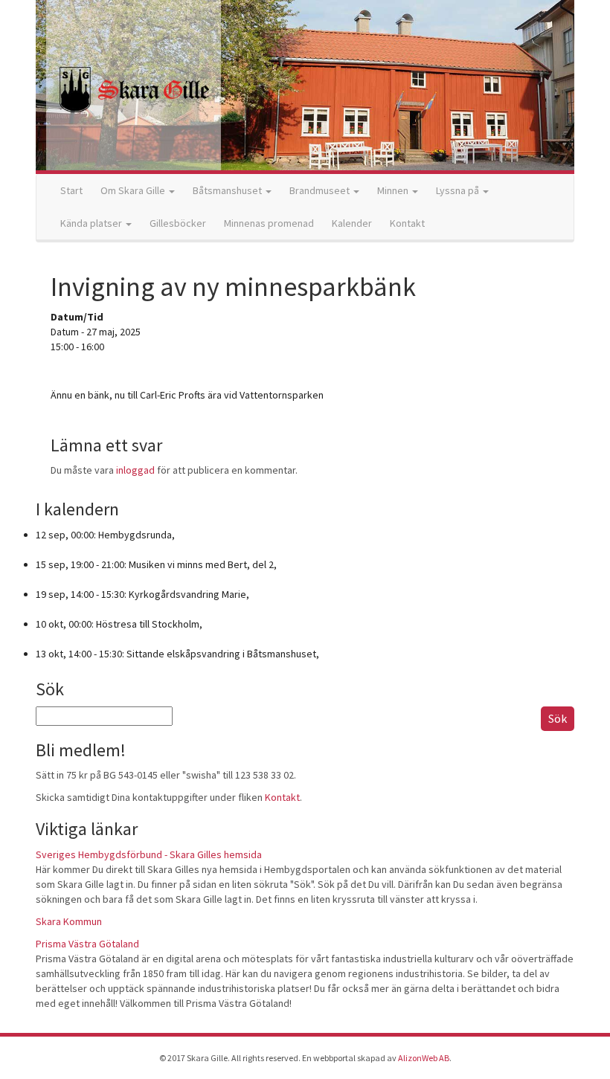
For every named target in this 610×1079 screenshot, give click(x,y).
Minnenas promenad (269, 223)
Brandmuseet (320, 190)
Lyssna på (458, 190)
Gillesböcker (178, 223)
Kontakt (407, 223)
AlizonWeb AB (423, 1057)
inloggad (135, 470)
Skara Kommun (69, 921)
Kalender (352, 223)
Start (71, 190)
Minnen (394, 190)
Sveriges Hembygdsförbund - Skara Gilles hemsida (149, 854)
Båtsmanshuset (228, 190)
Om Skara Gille (133, 190)
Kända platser (92, 223)
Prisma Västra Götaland (87, 943)
